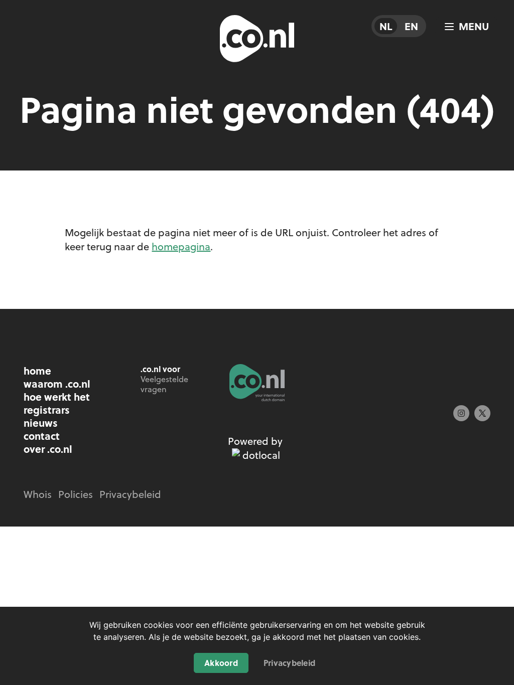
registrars (47, 409)
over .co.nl (48, 448)
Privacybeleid (289, 662)
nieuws (41, 422)
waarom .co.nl (57, 383)
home (37, 370)
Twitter (482, 413)
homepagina (181, 246)
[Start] (257, 382)
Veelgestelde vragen (164, 384)
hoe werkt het (57, 396)
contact (42, 435)
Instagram (461, 413)
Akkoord (221, 662)
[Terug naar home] (257, 40)
